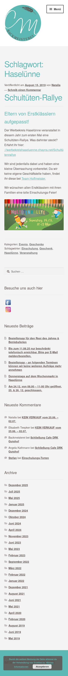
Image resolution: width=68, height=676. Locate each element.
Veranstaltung (29, 253)
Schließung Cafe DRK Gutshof (33, 439)
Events (23, 244)
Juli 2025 (14, 491)
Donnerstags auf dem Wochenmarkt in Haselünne (33, 378)
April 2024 (14, 530)
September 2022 (18, 562)
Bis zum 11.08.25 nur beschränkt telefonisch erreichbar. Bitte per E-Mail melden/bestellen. (33, 352)
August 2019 (16, 625)
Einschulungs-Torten (35, 458)
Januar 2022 (16, 581)
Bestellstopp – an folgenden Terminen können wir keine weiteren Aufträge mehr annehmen (34, 366)
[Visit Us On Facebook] (34, 302)
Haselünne (11, 253)
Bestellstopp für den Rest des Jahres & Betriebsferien (33, 340)
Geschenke (36, 244)
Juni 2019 (14, 632)
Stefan (12, 458)
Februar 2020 (16, 619)
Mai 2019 (14, 638)
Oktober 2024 (17, 517)
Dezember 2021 (18, 587)
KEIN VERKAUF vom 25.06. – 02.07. (33, 419)
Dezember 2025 (18, 485)
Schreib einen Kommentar (24, 90)
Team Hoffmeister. (34, 178)
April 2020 (14, 613)
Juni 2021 (14, 600)
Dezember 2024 (18, 510)
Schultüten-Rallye (33, 97)
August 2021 (16, 593)
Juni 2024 (14, 523)
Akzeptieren (42, 666)
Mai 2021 (14, 606)
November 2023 (18, 536)
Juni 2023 (14, 542)
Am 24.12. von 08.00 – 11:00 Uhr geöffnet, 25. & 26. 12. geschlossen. (35, 388)
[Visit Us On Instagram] (34, 309)
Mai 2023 (14, 549)
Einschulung (30, 248)
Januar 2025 (16, 504)
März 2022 (14, 568)
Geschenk (46, 248)
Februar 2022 (16, 574)
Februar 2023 (16, 555)
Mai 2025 (14, 498)
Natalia (56, 85)
